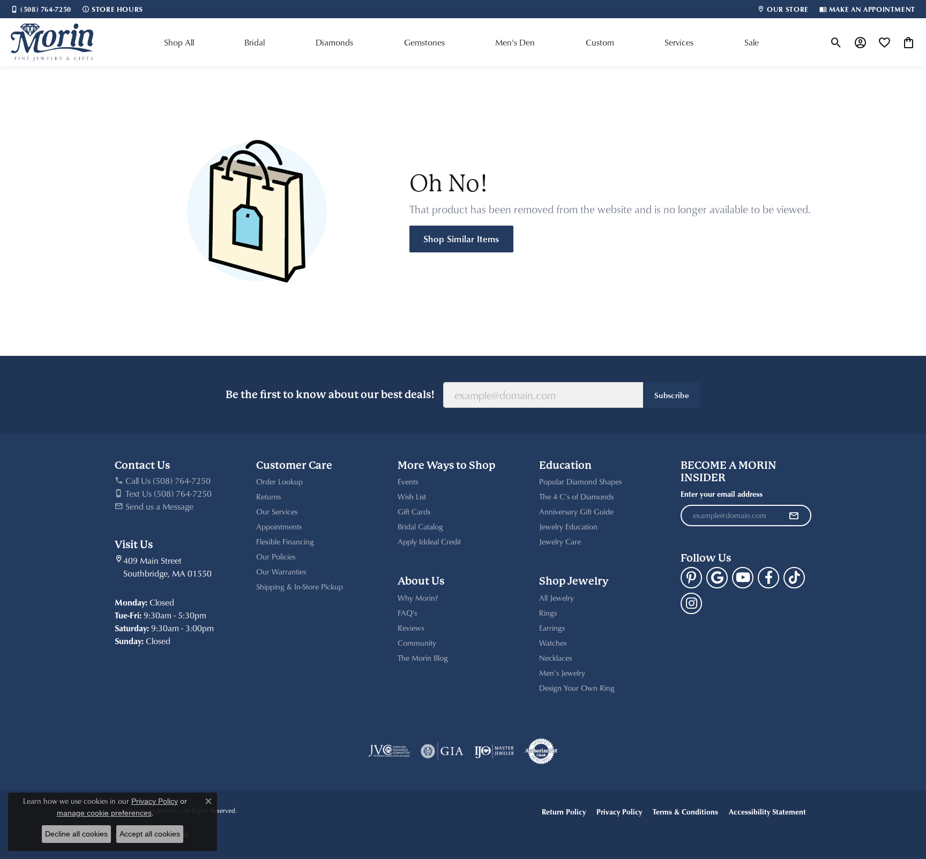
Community (417, 642)
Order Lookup (279, 481)
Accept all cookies (150, 834)
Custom (600, 42)
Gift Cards (414, 511)
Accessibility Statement (767, 811)
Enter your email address (722, 494)
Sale (751, 42)
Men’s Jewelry (562, 672)
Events (408, 481)
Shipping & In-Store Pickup (299, 586)
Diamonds (334, 42)
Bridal (254, 42)
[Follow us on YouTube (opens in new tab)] (742, 577)
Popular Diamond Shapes (580, 481)
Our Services (276, 511)
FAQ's (407, 612)
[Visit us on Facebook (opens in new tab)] (768, 577)
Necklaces (555, 657)
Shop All (179, 42)
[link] (41, 9)
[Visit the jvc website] (389, 751)
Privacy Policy (619, 811)
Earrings (552, 627)
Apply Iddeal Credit (429, 541)
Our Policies (275, 556)
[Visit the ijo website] (494, 751)
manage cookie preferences (104, 813)
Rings (548, 612)
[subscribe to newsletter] (793, 515)
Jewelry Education (568, 526)
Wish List (412, 496)
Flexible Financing (285, 541)
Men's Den (515, 42)
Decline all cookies (76, 834)
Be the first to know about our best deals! (330, 395)
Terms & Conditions (685, 811)
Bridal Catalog (420, 526)
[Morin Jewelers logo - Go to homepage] (52, 42)
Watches (552, 642)
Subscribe (671, 395)
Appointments (279, 526)
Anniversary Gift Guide (576, 511)
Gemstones (424, 42)
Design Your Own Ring (577, 687)
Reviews (411, 627)
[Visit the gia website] (442, 751)
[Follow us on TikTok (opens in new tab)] (794, 577)
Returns (268, 496)
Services (678, 42)
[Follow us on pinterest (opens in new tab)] (691, 577)
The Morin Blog (423, 657)
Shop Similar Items (461, 238)
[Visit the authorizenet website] (541, 751)
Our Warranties (281, 571)
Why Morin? (418, 597)
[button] (836, 42)
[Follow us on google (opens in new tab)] (717, 577)
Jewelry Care (560, 541)
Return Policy (564, 811)
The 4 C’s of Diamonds (576, 496)
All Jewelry (556, 597)
